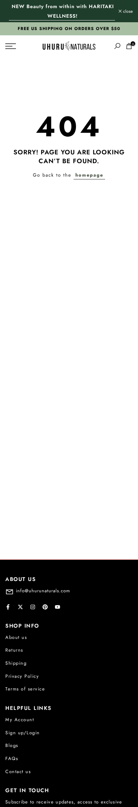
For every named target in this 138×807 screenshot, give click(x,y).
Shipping (16, 663)
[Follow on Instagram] (32, 607)
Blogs (11, 745)
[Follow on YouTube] (57, 607)
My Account (19, 719)
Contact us (18, 771)
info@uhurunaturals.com (43, 590)
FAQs (11, 758)
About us (16, 637)
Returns (14, 650)
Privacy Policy (22, 676)
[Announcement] (62, 11)
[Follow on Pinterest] (45, 607)
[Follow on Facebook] (8, 607)
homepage (89, 175)
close (127, 11)
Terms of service (25, 689)
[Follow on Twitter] (20, 607)
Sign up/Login (22, 732)
